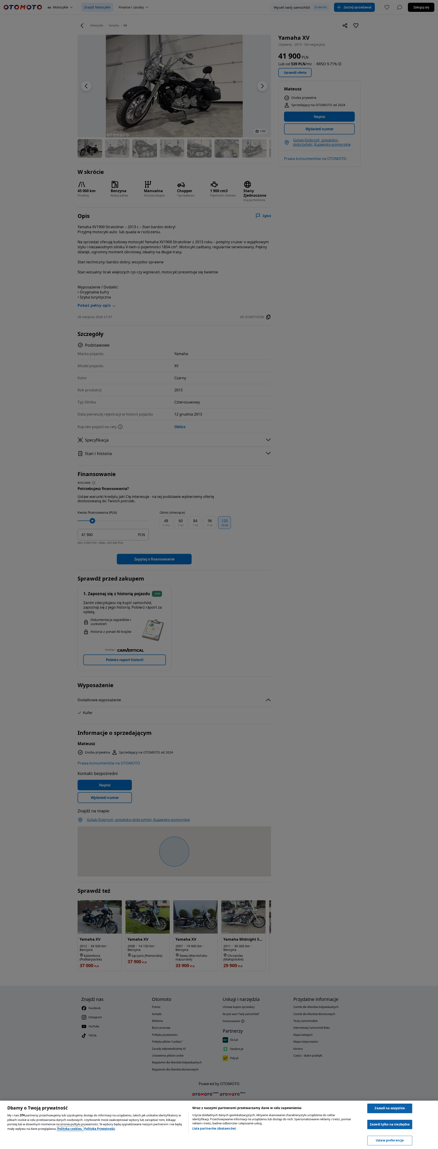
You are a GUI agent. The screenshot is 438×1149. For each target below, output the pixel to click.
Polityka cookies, (70, 1129)
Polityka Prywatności (99, 1129)
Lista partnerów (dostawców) (214, 1128)
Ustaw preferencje (390, 1140)
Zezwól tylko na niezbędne (390, 1124)
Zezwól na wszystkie (390, 1108)
